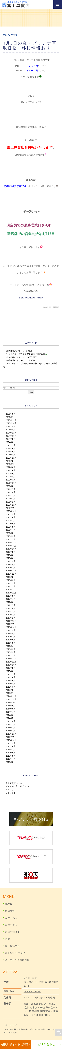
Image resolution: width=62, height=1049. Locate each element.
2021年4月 (10, 492)
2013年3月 (10, 762)
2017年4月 (10, 608)
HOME (9, 904)
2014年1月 (10, 731)
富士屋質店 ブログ (15, 953)
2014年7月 (10, 712)
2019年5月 (10, 561)
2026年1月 (10, 417)
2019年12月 (11, 543)
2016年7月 (10, 637)
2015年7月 (10, 674)
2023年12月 (11, 458)
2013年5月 (10, 756)
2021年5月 (10, 489)
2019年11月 (11, 546)
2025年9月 (10, 426)
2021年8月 (10, 486)
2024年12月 (11, 433)
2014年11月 (11, 699)
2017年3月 (10, 611)
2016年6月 (10, 640)
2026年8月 (10, 414)
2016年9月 (10, 630)
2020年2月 (10, 536)
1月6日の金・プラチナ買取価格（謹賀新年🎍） (27, 354)
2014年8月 (10, 709)
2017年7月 (10, 599)
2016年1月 (10, 655)
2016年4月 (10, 646)
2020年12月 (11, 505)
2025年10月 (11, 423)
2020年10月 (11, 511)
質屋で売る (11, 918)
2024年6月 (10, 448)
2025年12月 (11, 420)
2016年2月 (10, 652)
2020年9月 (10, 514)
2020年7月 (10, 521)
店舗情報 (10, 911)
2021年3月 (10, 495)
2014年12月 (11, 696)
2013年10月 (11, 740)
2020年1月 (10, 539)
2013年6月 (10, 753)
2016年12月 (11, 621)
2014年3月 (10, 724)
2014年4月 (10, 721)
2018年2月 (10, 583)
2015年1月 (10, 693)
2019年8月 (10, 555)
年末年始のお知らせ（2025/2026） (22, 357)
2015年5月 (10, 680)
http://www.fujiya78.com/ (31, 297)
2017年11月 (11, 593)
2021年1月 (10, 502)
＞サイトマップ (10, 1025)
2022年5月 (10, 474)
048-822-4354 (32, 991)
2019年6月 (10, 558)
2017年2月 (10, 615)
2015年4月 (10, 684)
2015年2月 (10, 690)
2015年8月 (10, 671)
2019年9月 (10, 552)
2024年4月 (10, 455)
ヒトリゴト (11, 793)
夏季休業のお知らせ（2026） (19, 351)
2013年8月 (10, 746)
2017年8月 (10, 596)
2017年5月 (10, 605)
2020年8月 (10, 517)
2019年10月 (11, 549)
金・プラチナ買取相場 (17, 960)
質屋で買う (11, 925)
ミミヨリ (10, 790)
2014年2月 (10, 728)
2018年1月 (10, 586)
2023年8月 (10, 461)
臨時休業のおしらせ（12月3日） (21, 360)
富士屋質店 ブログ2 (15, 783)
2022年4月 (10, 477)
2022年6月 (10, 470)
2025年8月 (10, 430)
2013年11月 (11, 737)
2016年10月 (11, 627)
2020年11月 (11, 508)
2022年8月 (10, 467)
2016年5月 (10, 643)
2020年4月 (10, 530)
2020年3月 (10, 533)
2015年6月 (10, 677)
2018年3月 (10, 580)
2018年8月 (10, 577)
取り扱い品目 (12, 946)
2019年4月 (10, 564)
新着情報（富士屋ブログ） (18, 786)
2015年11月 (11, 662)
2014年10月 (11, 703)
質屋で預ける (12, 932)
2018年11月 (11, 574)
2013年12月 (11, 734)
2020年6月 (10, 524)
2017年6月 (10, 602)
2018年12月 (11, 571)
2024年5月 (10, 451)
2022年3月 (10, 480)
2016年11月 (11, 624)
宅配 (7, 939)
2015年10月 (11, 665)
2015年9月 (10, 668)
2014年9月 (10, 706)
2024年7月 (10, 445)
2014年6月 (10, 715)
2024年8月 (10, 442)
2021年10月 (11, 483)
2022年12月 (11, 464)
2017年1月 (10, 618)
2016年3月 (10, 649)
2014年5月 (10, 718)
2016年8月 (10, 634)
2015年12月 (11, 659)
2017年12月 (11, 590)
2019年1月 (10, 568)
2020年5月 (10, 527)
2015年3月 (10, 687)
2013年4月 (10, 759)
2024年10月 (11, 436)
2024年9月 (10, 439)
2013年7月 (10, 750)
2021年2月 (10, 499)
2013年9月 (10, 743)
